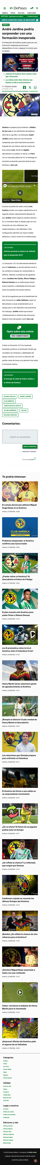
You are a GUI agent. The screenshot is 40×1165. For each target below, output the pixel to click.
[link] (5, 185)
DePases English (8, 1137)
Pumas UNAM (31, 13)
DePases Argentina (8, 1134)
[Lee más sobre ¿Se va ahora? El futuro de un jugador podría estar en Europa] (20, 813)
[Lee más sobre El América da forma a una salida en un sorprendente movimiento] (20, 778)
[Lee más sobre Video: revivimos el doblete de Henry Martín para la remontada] (20, 992)
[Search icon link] (37, 8)
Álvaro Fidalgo (10, 396)
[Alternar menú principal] (4, 8)
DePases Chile (7, 1131)
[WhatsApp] (35, 87)
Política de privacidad (9, 1114)
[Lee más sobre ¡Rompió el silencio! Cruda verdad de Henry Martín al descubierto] (20, 706)
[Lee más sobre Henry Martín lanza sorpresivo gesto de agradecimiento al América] (20, 670)
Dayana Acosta (11, 86)
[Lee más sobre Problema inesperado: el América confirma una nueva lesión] (20, 527)
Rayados (5, 1075)
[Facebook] (24, 87)
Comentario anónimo (29, 451)
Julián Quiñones (10, 410)
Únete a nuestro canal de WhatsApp (18, 20)
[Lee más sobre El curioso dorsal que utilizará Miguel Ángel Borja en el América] (20, 491)
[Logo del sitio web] (18, 8)
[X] (29, 87)
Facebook (6, 1092)
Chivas (13, 13)
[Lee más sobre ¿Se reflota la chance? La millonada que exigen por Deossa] (20, 849)
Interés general (7, 1078)
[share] (34, 185)
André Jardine (25, 396)
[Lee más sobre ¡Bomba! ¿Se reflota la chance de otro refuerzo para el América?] (20, 921)
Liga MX (24, 410)
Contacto (5, 1109)
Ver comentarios (20, 336)
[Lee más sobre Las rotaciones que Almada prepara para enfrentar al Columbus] (20, 742)
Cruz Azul (21, 13)
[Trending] (32, 8)
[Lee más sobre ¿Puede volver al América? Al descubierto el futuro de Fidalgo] (20, 563)
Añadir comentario (29, 446)
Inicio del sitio (7, 1086)
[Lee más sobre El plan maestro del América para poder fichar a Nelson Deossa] (20, 599)
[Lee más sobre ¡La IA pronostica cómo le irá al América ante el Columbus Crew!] (20, 634)
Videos (5, 1089)
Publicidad (6, 1117)
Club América (9, 401)
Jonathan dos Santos (12, 406)
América (5, 13)
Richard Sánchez (10, 415)
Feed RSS (6, 1100)
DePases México (8, 1129)
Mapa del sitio (7, 1097)
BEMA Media (7, 1143)
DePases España (8, 1126)
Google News (7, 1095)
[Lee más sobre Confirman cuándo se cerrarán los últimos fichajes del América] (20, 885)
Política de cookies (8, 1112)
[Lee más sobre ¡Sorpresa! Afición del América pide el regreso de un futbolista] (20, 1028)
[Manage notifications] (35, 1161)
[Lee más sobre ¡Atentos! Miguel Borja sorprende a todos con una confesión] (20, 956)
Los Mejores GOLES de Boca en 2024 (20, 186)
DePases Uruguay (8, 1140)
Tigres (5, 1072)
